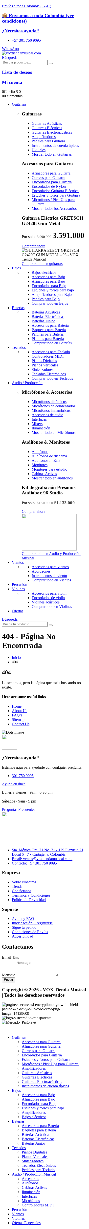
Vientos (18, 562)
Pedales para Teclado (38, 1170)
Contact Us (20, 724)
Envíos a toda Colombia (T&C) (26, 6)
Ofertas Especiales (26, 1223)
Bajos (16, 268)
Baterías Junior (33, 1143)
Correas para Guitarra (38, 1051)
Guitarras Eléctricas (37, 1077)
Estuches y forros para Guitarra (46, 1059)
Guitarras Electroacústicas (42, 1081)
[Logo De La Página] (21, 53)
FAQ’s (17, 715)
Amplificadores (34, 1068)
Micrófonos (31, 1201)
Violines (18, 589)
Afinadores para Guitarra (41, 1046)
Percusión (19, 584)
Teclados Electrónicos (39, 1165)
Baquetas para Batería (39, 1130)
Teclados (19, 347)
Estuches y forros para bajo (43, 1108)
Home (17, 706)
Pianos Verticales (35, 1156)
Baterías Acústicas (36, 1134)
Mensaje (9, 975)
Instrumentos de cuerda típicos (45, 1086)
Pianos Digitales (34, 1152)
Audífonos (30, 1183)
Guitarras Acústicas (37, 1073)
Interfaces (29, 1196)
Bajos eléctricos (34, 1117)
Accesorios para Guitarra (41, 1042)
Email (7, 957)
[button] (10, 57)
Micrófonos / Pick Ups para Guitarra (50, 1064)
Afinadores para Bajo (38, 1099)
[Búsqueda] (51, 63)
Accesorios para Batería (40, 1126)
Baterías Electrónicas (38, 1139)
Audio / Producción (27, 383)
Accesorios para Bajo (38, 1095)
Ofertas (17, 611)
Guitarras (19, 104)
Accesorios (30, 1179)
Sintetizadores (33, 1161)
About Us (19, 711)
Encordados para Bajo (39, 1104)
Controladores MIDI (38, 1205)
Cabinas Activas (34, 1187)
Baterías (18, 308)
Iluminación (31, 1192)
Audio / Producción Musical (34, 1174)
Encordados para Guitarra (42, 1055)
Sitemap (18, 719)
